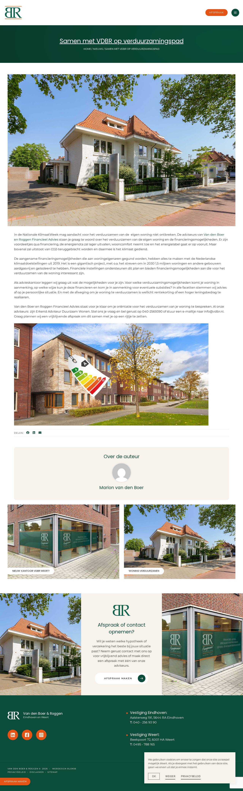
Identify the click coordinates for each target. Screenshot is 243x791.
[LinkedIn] (34, 433)
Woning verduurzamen (144, 571)
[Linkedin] (13, 735)
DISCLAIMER (37, 772)
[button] (216, 12)
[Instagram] (41, 735)
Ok (154, 776)
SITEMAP (52, 772)
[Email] (40, 433)
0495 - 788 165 (144, 744)
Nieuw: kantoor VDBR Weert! (31, 571)
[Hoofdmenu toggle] (235, 13)
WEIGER (170, 776)
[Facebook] (28, 433)
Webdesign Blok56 (63, 769)
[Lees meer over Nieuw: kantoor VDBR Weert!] (63, 541)
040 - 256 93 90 (145, 722)
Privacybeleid (191, 776)
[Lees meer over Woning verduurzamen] (180, 541)
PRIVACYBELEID (17, 772)
